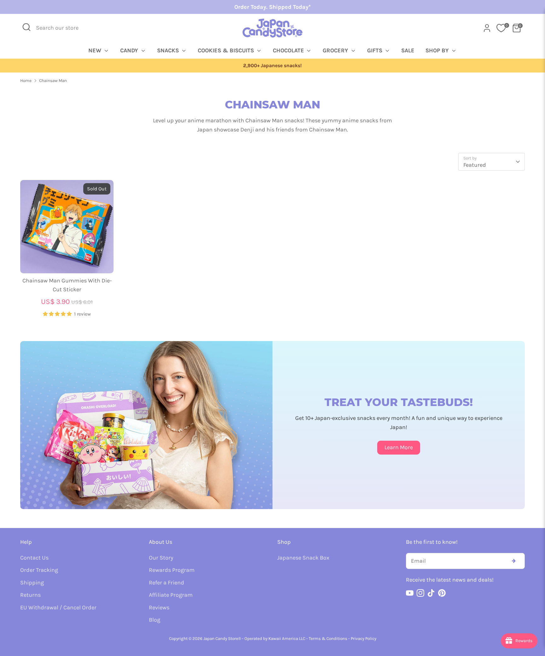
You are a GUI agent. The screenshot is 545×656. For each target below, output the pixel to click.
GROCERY (336, 50)
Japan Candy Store (220, 638)
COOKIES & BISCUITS (226, 50)
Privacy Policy (363, 638)
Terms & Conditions (328, 638)
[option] (272, 66)
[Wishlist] (501, 28)
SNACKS (168, 50)
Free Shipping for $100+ (272, 65)
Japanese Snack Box (303, 557)
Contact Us (34, 557)
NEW (95, 50)
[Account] (487, 28)
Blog (154, 619)
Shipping (32, 582)
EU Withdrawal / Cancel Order (58, 607)
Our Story (161, 557)
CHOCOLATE (289, 50)
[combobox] (61, 28)
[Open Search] (26, 27)
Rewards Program (172, 569)
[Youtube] (409, 593)
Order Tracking (39, 569)
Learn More (398, 447)
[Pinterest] (442, 593)
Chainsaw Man (53, 80)
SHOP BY (437, 50)
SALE (407, 50)
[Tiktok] (431, 593)
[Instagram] (420, 593)
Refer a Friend (166, 582)
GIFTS (375, 50)
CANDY (130, 50)
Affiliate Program (171, 594)
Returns (30, 594)
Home (26, 80)
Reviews (159, 607)
